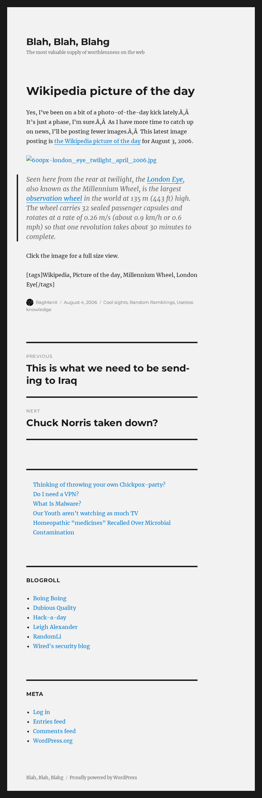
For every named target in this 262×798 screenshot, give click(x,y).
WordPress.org (53, 740)
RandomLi (47, 636)
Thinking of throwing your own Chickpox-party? (99, 484)
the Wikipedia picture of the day (97, 141)
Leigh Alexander (55, 627)
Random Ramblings (152, 302)
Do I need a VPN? (56, 494)
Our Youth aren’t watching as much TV (85, 513)
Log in (41, 712)
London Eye (165, 179)
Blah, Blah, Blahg (68, 41)
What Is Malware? (57, 503)
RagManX (47, 302)
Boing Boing (50, 598)
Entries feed (49, 721)
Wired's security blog (61, 646)
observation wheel (54, 198)
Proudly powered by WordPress (103, 778)
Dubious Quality (54, 607)
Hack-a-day (49, 617)
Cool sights (115, 302)
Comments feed (54, 731)
